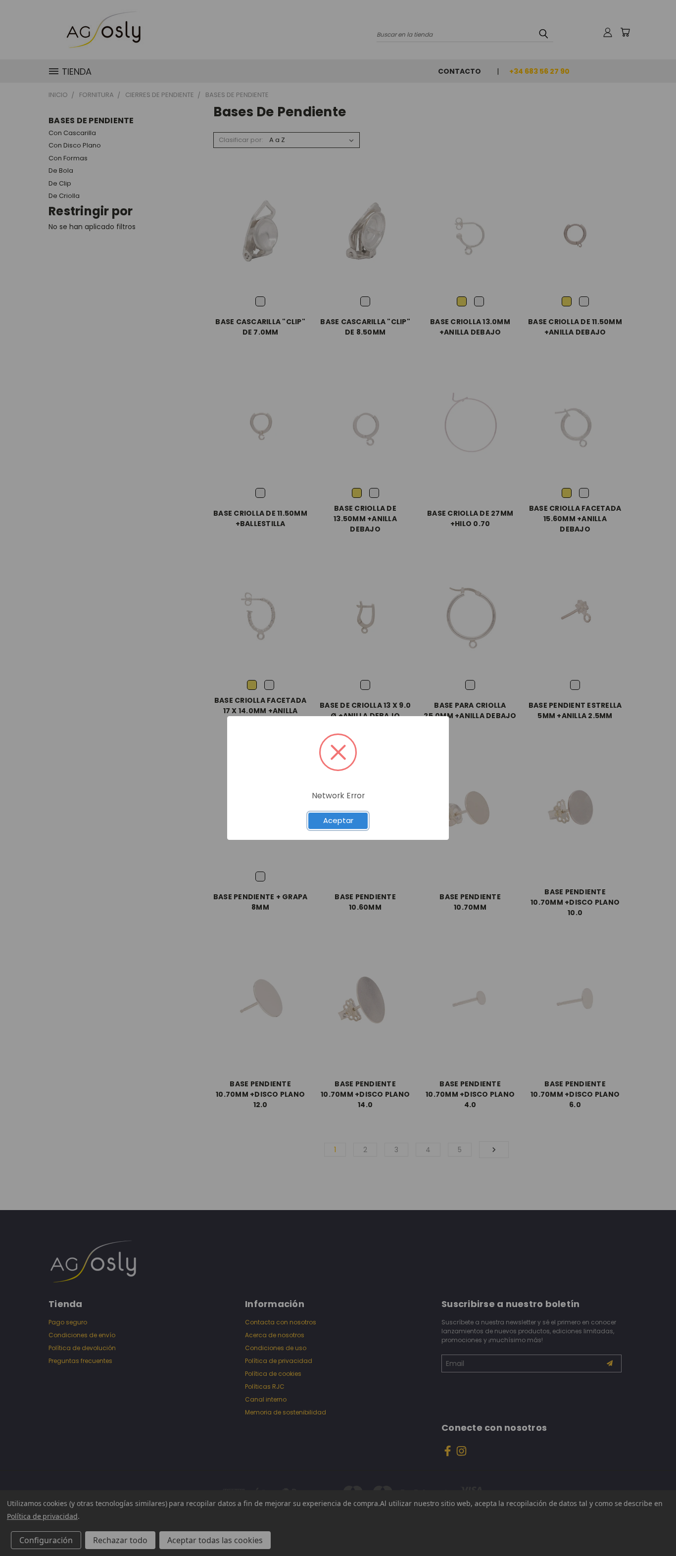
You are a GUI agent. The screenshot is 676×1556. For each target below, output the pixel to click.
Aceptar (338, 820)
